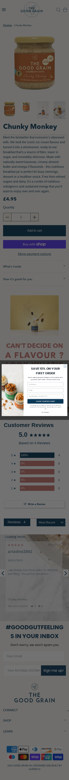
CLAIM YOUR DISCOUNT (45, 401)
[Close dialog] (65, 366)
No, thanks (45, 412)
